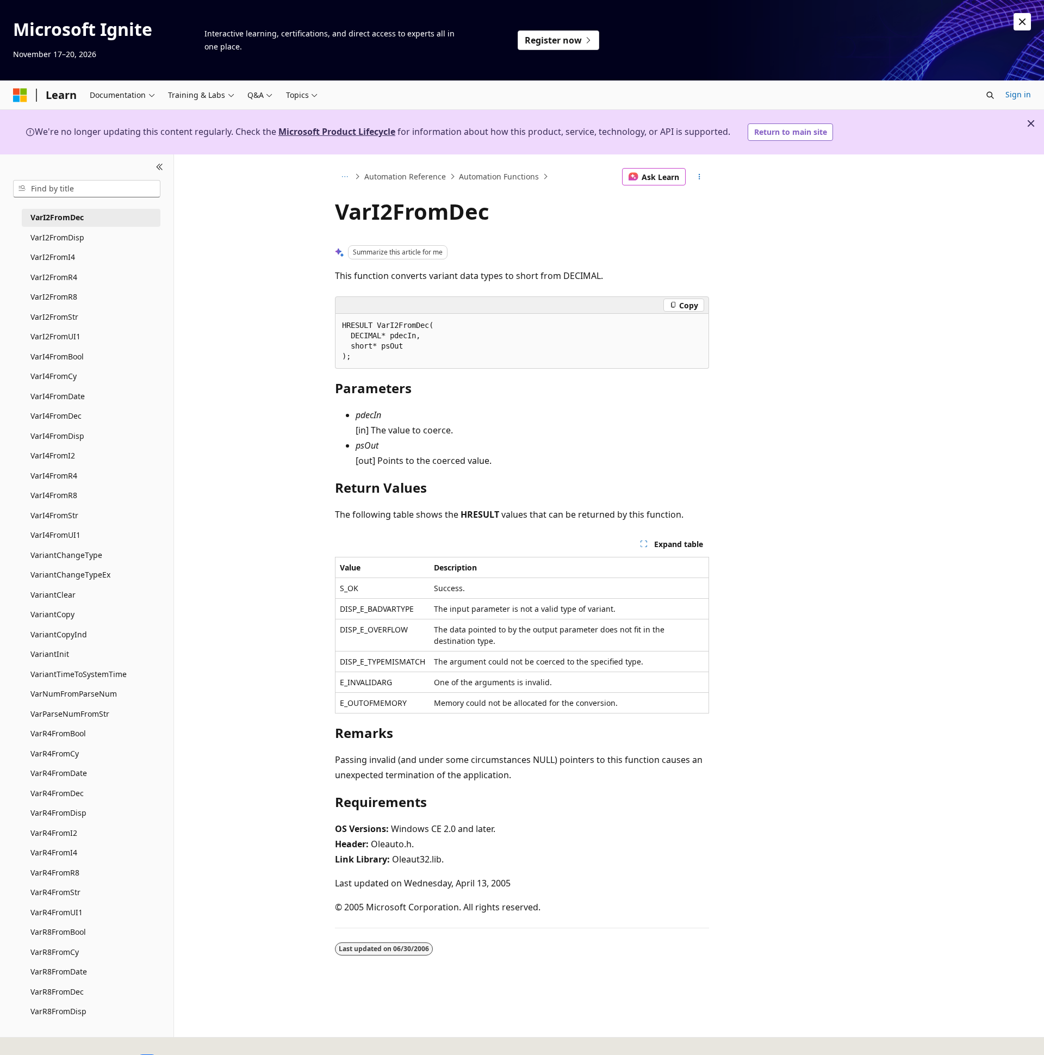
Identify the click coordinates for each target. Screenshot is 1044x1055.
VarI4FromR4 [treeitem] (53, 475)
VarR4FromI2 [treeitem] (53, 833)
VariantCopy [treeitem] (52, 614)
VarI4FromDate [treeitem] (57, 396)
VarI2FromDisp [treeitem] (57, 237)
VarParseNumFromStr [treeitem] (69, 714)
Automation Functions (499, 176)
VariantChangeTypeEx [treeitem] (70, 574)
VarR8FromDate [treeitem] (58, 971)
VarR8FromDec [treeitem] (57, 991)
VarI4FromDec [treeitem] (56, 416)
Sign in (1018, 94)
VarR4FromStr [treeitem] (55, 892)
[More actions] (699, 176)
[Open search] (990, 95)
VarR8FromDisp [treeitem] (58, 1011)
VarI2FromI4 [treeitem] (52, 257)
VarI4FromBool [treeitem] (57, 356)
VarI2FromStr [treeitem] (54, 317)
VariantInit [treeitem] (49, 654)
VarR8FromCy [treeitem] (54, 952)
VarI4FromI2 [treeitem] (52, 455)
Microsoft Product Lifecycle (336, 132)
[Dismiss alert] (1022, 21)
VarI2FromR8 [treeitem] (53, 296)
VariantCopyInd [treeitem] (58, 634)
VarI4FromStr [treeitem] (54, 515)
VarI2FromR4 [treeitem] (53, 277)
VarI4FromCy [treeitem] (53, 376)
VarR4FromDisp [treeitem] (58, 813)
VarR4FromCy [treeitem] (54, 753)
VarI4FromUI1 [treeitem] (55, 535)
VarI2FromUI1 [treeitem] (55, 336)
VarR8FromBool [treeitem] (58, 932)
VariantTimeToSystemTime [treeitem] (78, 674)
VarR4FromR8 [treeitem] (54, 872)
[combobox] (86, 188)
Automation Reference (405, 176)
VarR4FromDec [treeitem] (57, 793)
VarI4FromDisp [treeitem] (57, 436)
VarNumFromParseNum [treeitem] (73, 693)
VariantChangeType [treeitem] (66, 555)
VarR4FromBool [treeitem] (58, 733)
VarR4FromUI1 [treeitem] (56, 912)
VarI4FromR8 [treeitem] (53, 495)
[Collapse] (159, 167)
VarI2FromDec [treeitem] (57, 217)
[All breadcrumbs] (344, 176)
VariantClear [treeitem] (53, 594)
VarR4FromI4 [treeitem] (53, 852)
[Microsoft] (20, 95)
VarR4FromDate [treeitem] (58, 773)
